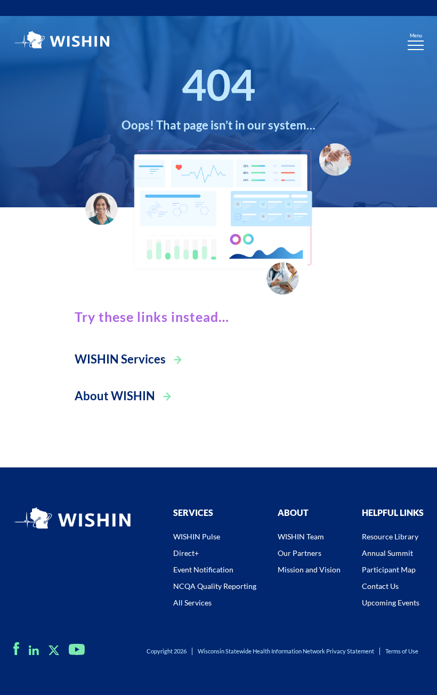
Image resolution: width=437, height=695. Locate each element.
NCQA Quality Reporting (214, 586)
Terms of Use (401, 651)
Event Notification (203, 569)
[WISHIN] (61, 41)
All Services (192, 602)
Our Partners (299, 552)
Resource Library (390, 536)
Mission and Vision (309, 569)
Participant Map (389, 569)
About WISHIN (115, 396)
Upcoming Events (390, 602)
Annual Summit (387, 552)
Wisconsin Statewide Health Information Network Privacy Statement (286, 651)
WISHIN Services (120, 359)
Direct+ (186, 552)
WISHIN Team (301, 536)
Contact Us (380, 586)
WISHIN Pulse (196, 536)
